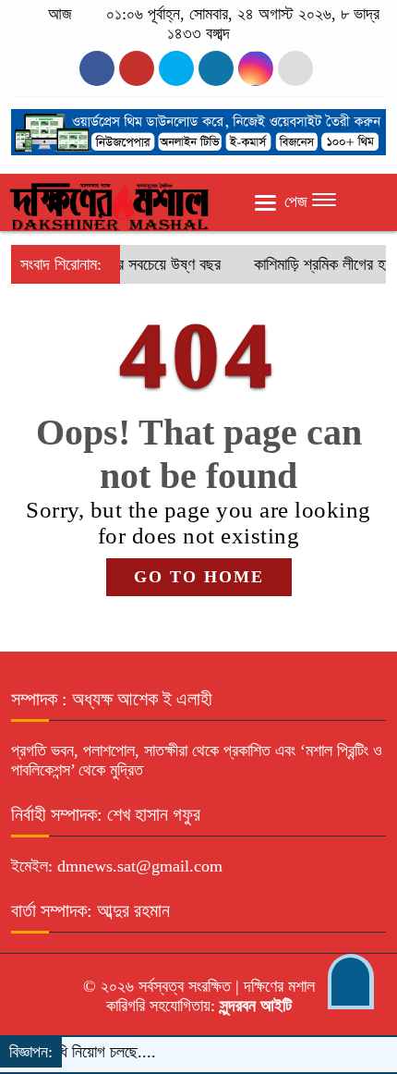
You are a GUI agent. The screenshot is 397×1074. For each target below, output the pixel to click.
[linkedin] (216, 68)
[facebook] (96, 68)
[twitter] (136, 68)
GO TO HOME (199, 577)
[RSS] (295, 68)
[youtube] (255, 68)
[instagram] (176, 68)
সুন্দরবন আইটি (253, 1005)
